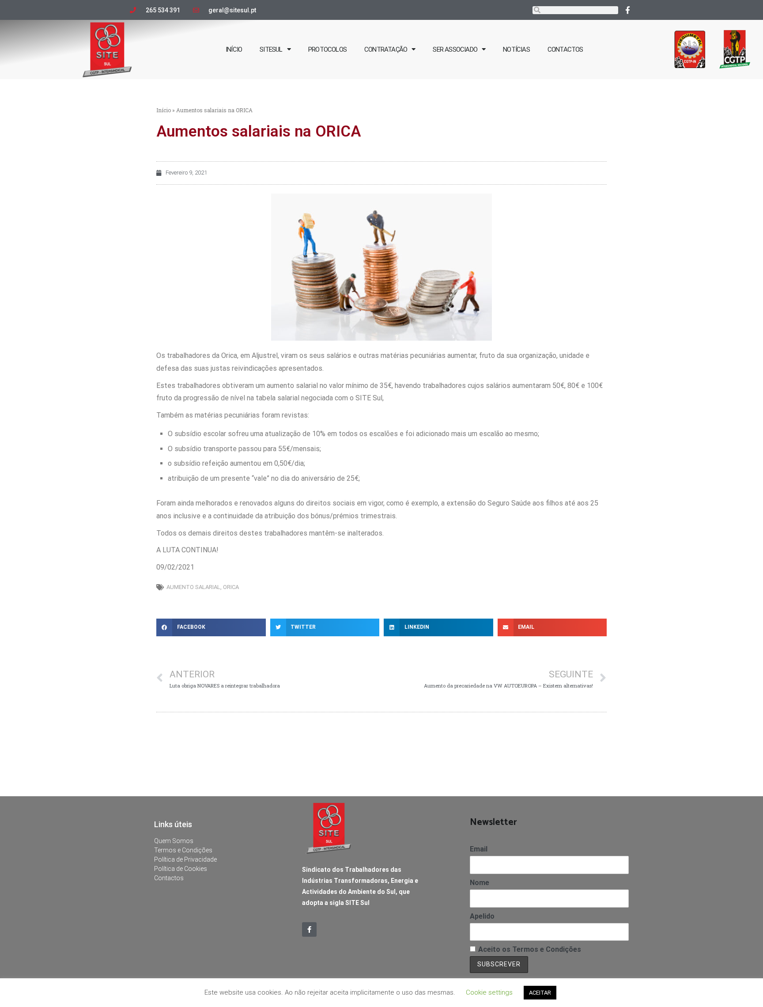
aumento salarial (193, 587)
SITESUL (271, 49)
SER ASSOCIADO (455, 49)
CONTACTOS (565, 49)
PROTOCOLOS (327, 49)
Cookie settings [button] (489, 992)
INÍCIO (234, 49)
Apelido (482, 916)
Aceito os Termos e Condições (529, 949)
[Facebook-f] (628, 9)
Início (163, 110)
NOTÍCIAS (516, 49)
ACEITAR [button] (540, 992)
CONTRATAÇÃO (385, 49)
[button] (211, 627)
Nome (479, 882)
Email (478, 849)
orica (231, 587)
